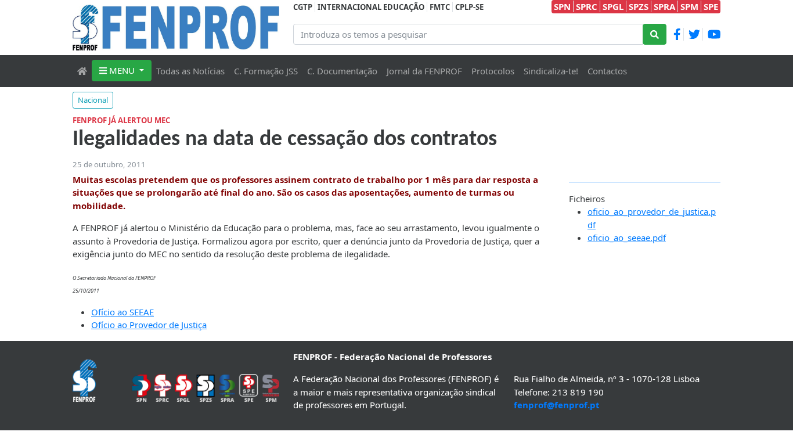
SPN (562, 6)
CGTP (302, 7)
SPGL (613, 6)
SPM (689, 6)
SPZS (638, 6)
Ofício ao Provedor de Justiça (149, 324)
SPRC (586, 6)
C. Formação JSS (266, 71)
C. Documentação (342, 71)
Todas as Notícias (190, 71)
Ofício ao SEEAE (122, 312)
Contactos (607, 71)
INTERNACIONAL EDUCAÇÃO (371, 7)
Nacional (93, 100)
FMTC (440, 7)
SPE (711, 6)
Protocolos (492, 71)
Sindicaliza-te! (551, 71)
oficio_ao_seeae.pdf (626, 237)
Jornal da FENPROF (424, 71)
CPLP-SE (469, 7)
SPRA (664, 6)
